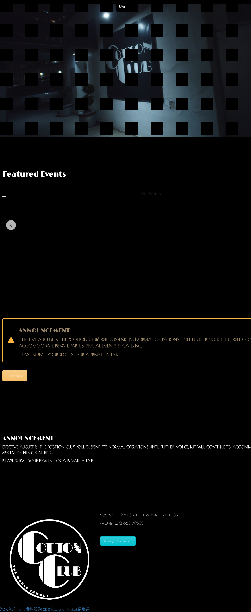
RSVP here (15, 376)
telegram (60, 609)
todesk (72, 609)
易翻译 (83, 609)
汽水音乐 (8, 609)
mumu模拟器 (26, 609)
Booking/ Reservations (117, 541)
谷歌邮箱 (45, 609)
